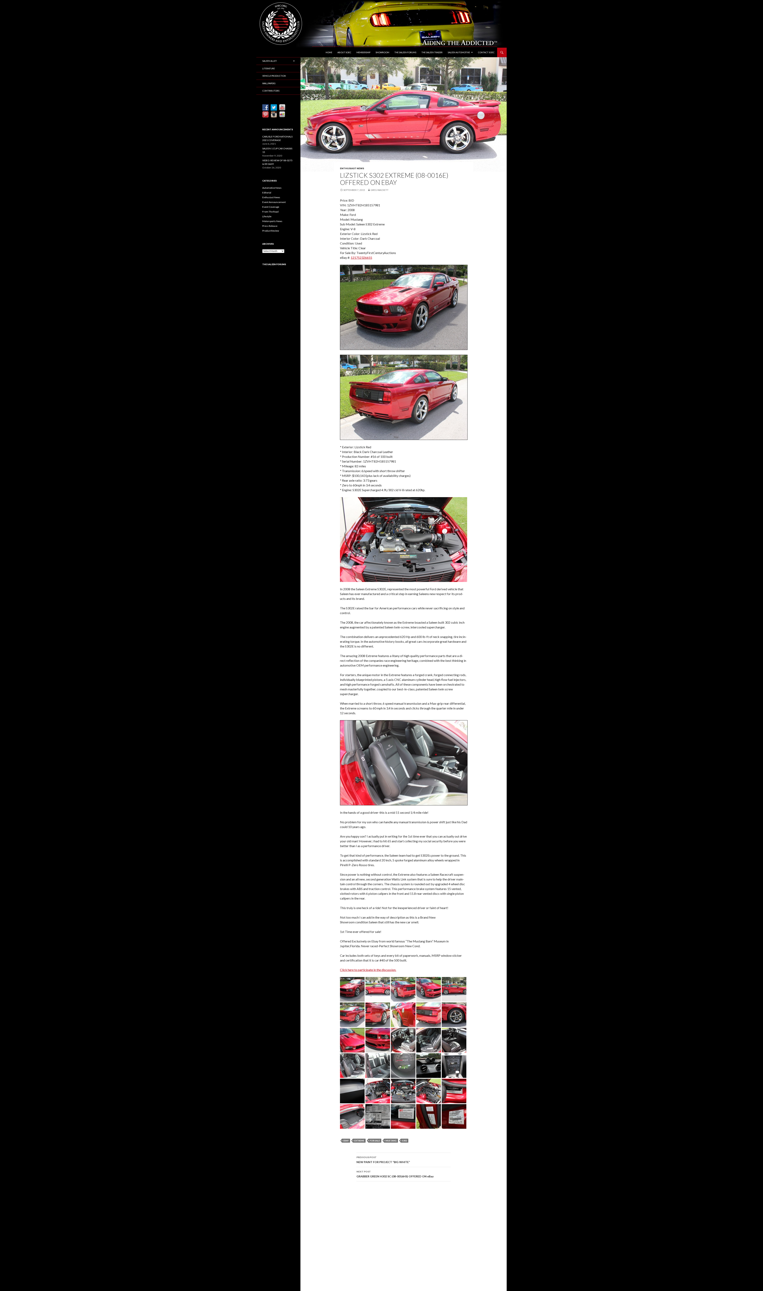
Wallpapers (268, 83)
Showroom (382, 52)
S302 (404, 1140)
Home (329, 52)
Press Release (269, 225)
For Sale (375, 1140)
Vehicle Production (274, 75)
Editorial (266, 192)
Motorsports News (272, 221)
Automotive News (272, 187)
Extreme (359, 1140)
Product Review (270, 230)
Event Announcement (274, 202)
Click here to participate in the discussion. (368, 970)
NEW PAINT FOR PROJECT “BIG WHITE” (383, 1160)
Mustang (391, 1140)
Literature (268, 68)
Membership (363, 52)
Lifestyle (266, 216)
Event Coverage (270, 206)
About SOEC (344, 52)
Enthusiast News (352, 168)
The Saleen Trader (432, 52)
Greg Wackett (379, 189)
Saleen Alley (269, 61)
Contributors (270, 90)
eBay (346, 1140)
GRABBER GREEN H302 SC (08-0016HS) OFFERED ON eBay (395, 1174)
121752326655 (361, 257)
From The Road (270, 211)
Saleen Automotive (459, 52)
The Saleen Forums (405, 52)
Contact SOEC (486, 52)
